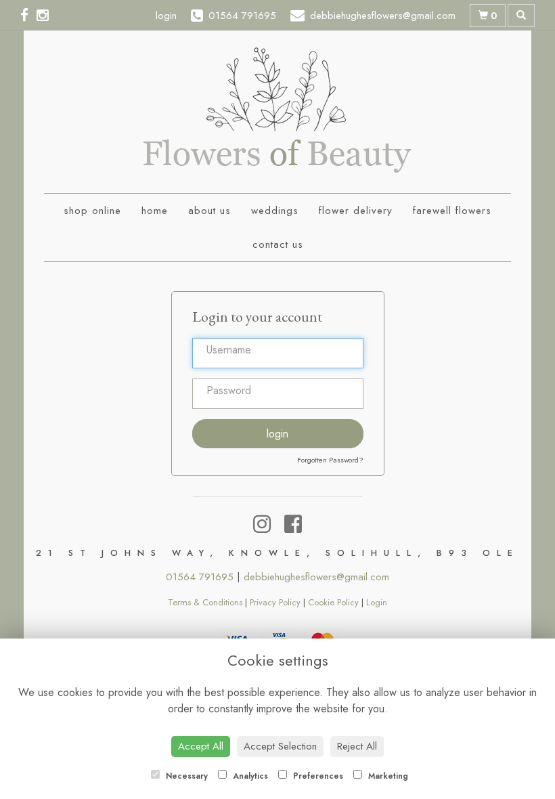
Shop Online (92, 210)
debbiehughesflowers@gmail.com (316, 576)
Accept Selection (280, 746)
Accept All (200, 746)
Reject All (357, 746)
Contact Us (277, 244)
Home (154, 210)
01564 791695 (200, 576)
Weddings (274, 210)
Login (277, 433)
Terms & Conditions (205, 602)
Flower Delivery (356, 210)
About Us (209, 210)
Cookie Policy (333, 602)
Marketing (386, 776)
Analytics (249, 776)
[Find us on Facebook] (28, 15)
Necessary (185, 776)
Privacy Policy (275, 602)
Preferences (316, 776)
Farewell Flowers (452, 210)
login (166, 15)
